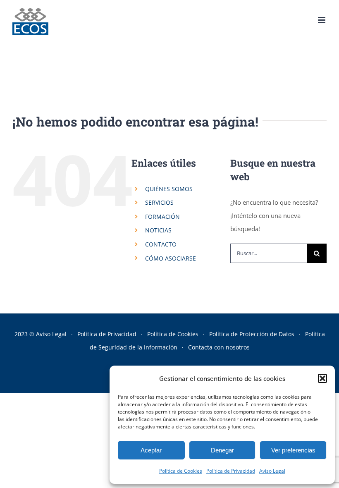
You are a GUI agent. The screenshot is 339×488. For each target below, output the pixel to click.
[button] (322, 378)
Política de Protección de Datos (251, 334)
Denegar (222, 450)
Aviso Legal (272, 470)
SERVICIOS (159, 202)
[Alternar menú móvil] (322, 20)
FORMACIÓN (162, 216)
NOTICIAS (158, 230)
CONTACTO (161, 244)
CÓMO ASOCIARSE (170, 258)
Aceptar (151, 450)
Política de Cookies (180, 470)
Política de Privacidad (230, 470)
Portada (120, 66)
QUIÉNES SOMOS (169, 189)
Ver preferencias (293, 450)
